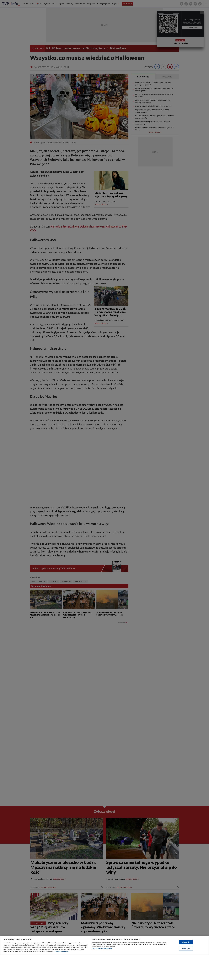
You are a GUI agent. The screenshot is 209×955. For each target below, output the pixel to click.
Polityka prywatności (62, 951)
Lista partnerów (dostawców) (102, 948)
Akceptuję (186, 942)
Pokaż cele (186, 948)
